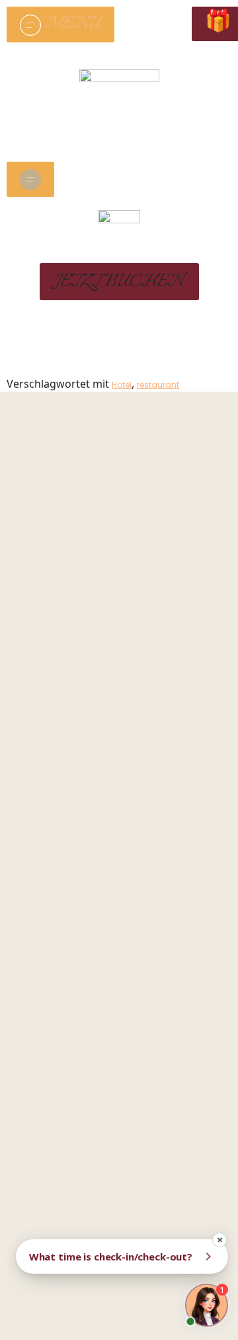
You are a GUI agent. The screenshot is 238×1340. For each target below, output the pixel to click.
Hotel (122, 384)
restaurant (158, 384)
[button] (119, 281)
